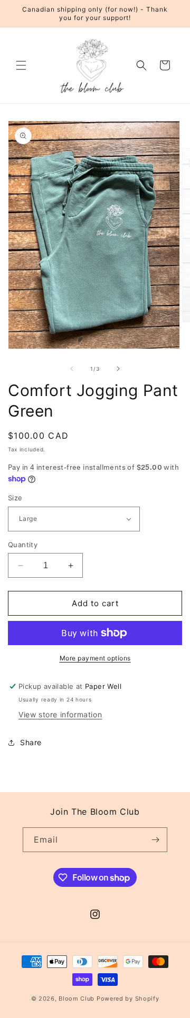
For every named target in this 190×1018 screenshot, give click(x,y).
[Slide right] (118, 368)
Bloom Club (76, 998)
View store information (60, 714)
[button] (21, 65)
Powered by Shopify (128, 998)
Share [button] (31, 742)
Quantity (22, 544)
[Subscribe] (155, 839)
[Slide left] (71, 368)
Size (15, 497)
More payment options (95, 658)
